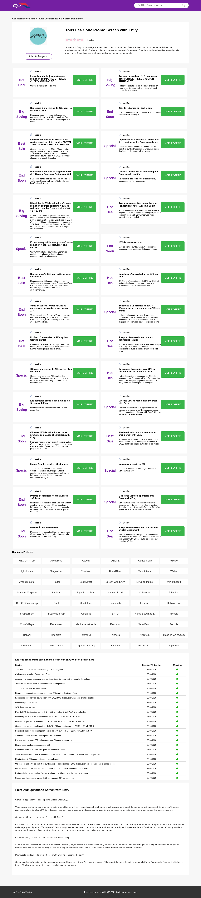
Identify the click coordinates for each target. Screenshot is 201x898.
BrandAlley (115, 571)
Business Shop (56, 613)
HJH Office (27, 645)
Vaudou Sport (144, 560)
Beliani (27, 635)
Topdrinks (174, 645)
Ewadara (85, 571)
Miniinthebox (174, 581)
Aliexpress (56, 560)
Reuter (56, 581)
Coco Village (27, 624)
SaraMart (56, 592)
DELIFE (115, 560)
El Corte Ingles (144, 581)
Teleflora (115, 635)
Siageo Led (56, 571)
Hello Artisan (174, 603)
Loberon (144, 603)
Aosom (86, 560)
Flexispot (115, 624)
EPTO (115, 613)
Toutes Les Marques (47, 18)
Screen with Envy (74, 18)
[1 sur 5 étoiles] (67, 40)
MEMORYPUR (27, 560)
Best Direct (86, 581)
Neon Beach (144, 624)
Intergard (86, 635)
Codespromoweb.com (23, 18)
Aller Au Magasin (38, 56)
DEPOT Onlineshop (27, 603)
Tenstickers (144, 571)
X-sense (115, 645)
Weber (174, 571)
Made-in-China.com (174, 635)
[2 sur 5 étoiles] (69, 40)
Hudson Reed (115, 592)
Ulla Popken (144, 645)
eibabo (174, 560)
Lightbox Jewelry (86, 645)
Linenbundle (115, 603)
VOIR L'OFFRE (85, 80)
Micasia (174, 613)
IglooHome (27, 571)
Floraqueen (56, 624)
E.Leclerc (174, 592)
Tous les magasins (22, 892)
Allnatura (86, 613)
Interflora (56, 635)
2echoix (174, 624)
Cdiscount (144, 592)
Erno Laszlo (56, 645)
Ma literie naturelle (86, 624)
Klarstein (144, 635)
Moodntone (86, 603)
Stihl (56, 603)
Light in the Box (85, 592)
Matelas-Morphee (26, 592)
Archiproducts (27, 581)
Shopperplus (27, 613)
